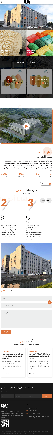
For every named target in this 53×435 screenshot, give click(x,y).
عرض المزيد (5, 374)
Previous (3, 84)
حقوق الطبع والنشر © (5, 431)
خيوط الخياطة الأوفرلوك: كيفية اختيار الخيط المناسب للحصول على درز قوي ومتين (13, 356)
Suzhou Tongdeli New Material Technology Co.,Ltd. (22, 431)
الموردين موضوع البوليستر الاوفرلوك (9, 413)
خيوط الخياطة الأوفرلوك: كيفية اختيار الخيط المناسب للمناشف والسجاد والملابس (40, 356)
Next (47, 84)
